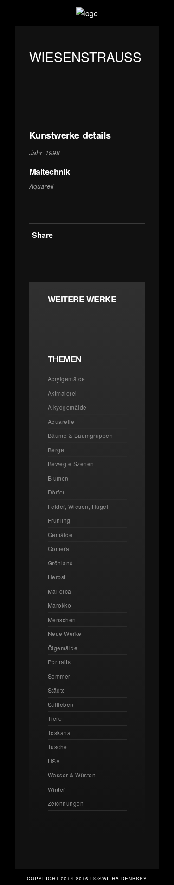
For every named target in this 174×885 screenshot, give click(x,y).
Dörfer (56, 492)
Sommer (59, 676)
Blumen (58, 478)
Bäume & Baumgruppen (80, 435)
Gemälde (60, 535)
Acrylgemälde (66, 379)
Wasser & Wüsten (72, 775)
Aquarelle (61, 421)
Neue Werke (65, 633)
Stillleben (61, 704)
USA (54, 761)
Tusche (57, 746)
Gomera (59, 548)
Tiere (55, 718)
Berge (56, 450)
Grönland (60, 563)
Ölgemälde (63, 648)
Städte (56, 690)
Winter (56, 789)
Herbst (57, 577)
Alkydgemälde (67, 407)
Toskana (59, 733)
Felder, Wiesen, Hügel (78, 506)
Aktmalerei (62, 393)
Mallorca (59, 591)
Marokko (59, 605)
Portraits (59, 662)
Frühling (59, 520)
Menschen (62, 619)
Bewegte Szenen (71, 464)
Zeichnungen (66, 803)
